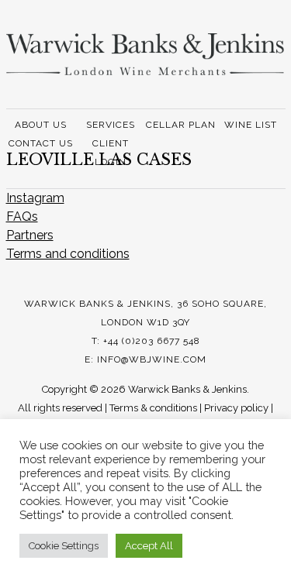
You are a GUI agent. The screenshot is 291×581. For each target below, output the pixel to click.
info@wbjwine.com (151, 359)
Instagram (35, 198)
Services (110, 124)
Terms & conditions (153, 408)
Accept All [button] (149, 546)
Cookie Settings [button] (64, 546)
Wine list (250, 124)
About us (41, 124)
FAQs (22, 216)
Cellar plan (181, 124)
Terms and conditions (68, 253)
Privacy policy (236, 408)
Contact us (41, 143)
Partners (30, 235)
